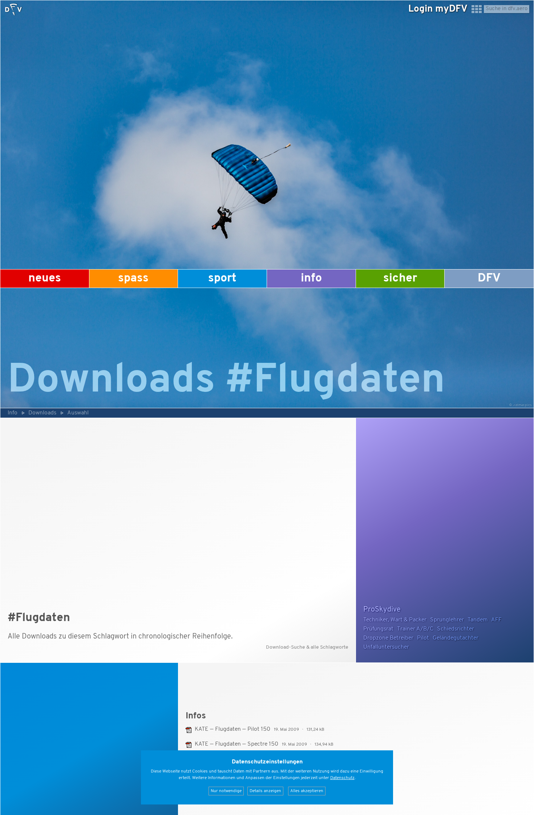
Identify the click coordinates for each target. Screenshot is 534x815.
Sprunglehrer (447, 620)
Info (311, 278)
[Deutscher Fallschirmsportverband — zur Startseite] (13, 9)
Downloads (42, 413)
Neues (44, 278)
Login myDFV (438, 9)
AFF (496, 620)
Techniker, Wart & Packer (394, 620)
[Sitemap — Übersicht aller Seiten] (476, 12)
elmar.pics (523, 405)
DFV (489, 278)
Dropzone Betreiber (388, 638)
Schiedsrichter (455, 629)
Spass (133, 278)
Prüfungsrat (378, 629)
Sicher (400, 278)
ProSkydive (382, 609)
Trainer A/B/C (415, 629)
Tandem (478, 620)
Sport (222, 278)
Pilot (423, 638)
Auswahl (78, 413)
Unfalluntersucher (386, 647)
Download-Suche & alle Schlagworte (307, 647)
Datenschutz (342, 778)
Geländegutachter (455, 638)
